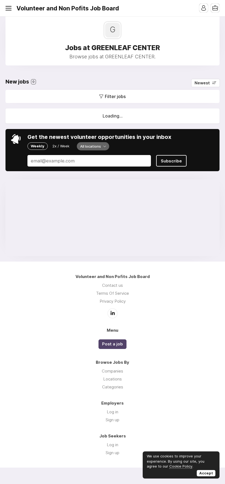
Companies (112, 371)
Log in (112, 411)
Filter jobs (115, 96)
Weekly (37, 146)
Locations (112, 379)
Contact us (112, 285)
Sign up (112, 419)
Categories (112, 387)
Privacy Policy (113, 301)
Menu (9, 8)
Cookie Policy (180, 466)
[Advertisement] (112, 217)
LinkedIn (112, 313)
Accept (206, 473)
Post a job (112, 344)
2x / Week (60, 146)
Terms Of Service (112, 293)
